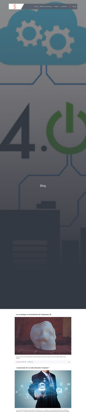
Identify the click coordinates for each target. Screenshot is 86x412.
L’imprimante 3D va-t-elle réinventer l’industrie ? (32, 368)
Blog (70, 6)
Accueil (36, 6)
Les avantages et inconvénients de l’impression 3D (33, 314)
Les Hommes (64, 6)
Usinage (56, 6)
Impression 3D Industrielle (46, 6)
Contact (74, 6)
